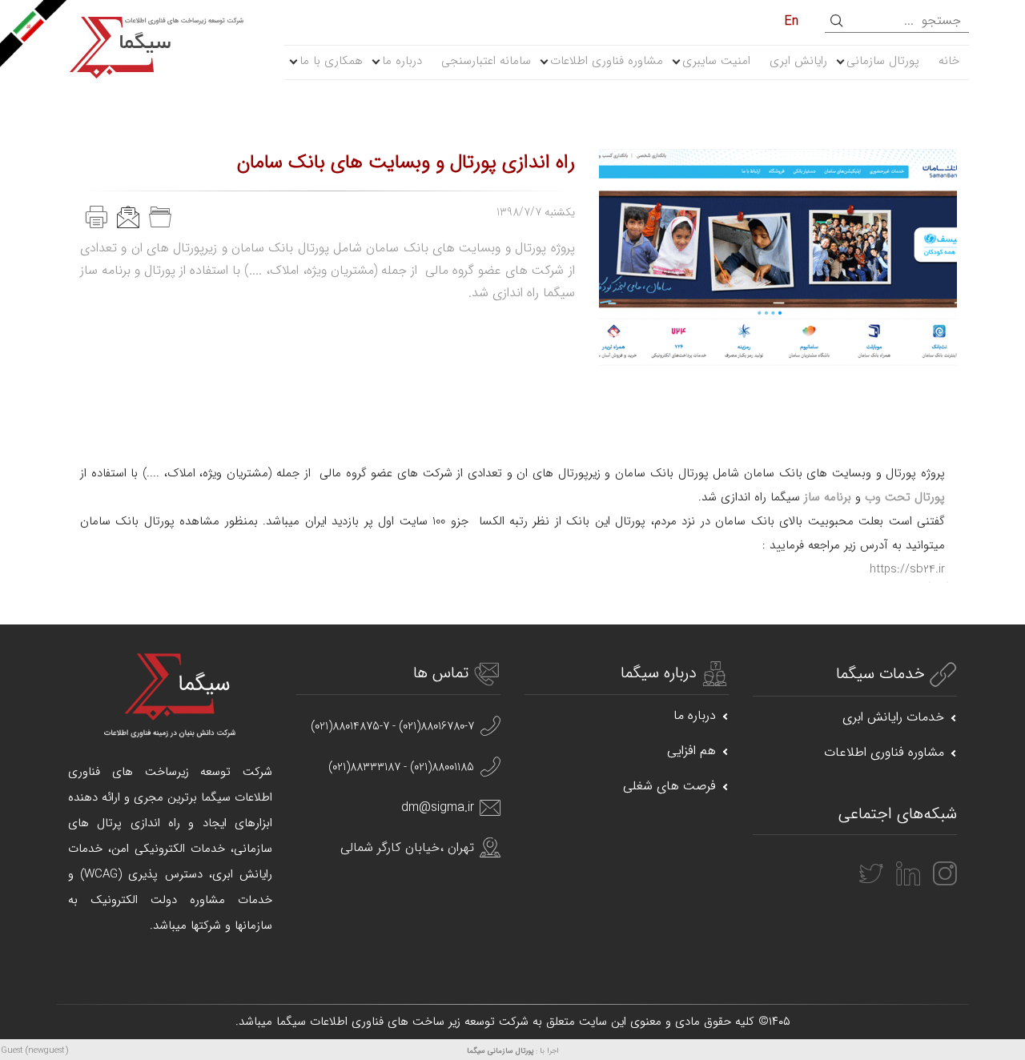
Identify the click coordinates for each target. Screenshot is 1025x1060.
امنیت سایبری (716, 60)
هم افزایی (691, 751)
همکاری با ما (331, 60)
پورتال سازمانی (882, 60)
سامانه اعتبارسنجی (486, 60)
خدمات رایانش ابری (893, 717)
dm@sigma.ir (437, 807)
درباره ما (402, 60)
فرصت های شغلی (669, 786)
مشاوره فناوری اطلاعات (606, 60)
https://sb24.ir (907, 569)
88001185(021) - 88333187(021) (401, 767)
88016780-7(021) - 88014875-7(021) (392, 726)
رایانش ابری (798, 60)
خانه (949, 60)
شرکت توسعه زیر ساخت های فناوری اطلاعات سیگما (402, 1021)
